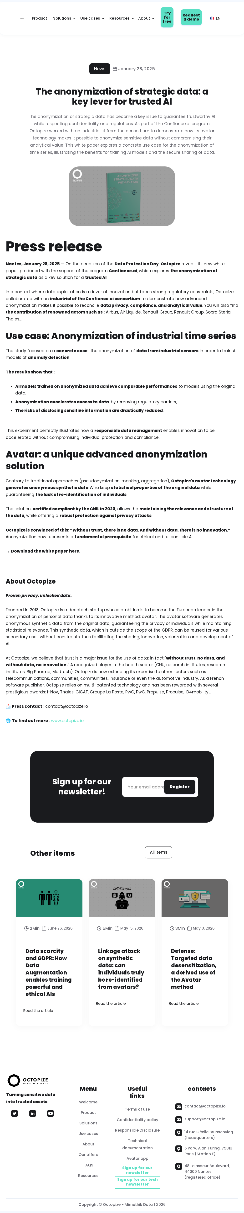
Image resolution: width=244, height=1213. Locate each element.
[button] (63, 18)
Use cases (90, 18)
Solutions (62, 18)
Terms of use (137, 1109)
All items (158, 852)
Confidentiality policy (137, 1120)
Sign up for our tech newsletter (137, 1182)
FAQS (88, 1165)
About (144, 18)
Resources (119, 18)
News (100, 69)
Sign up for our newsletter (137, 1170)
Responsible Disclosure (137, 1130)
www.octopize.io (67, 721)
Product (39, 18)
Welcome (88, 1102)
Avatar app (137, 1158)
